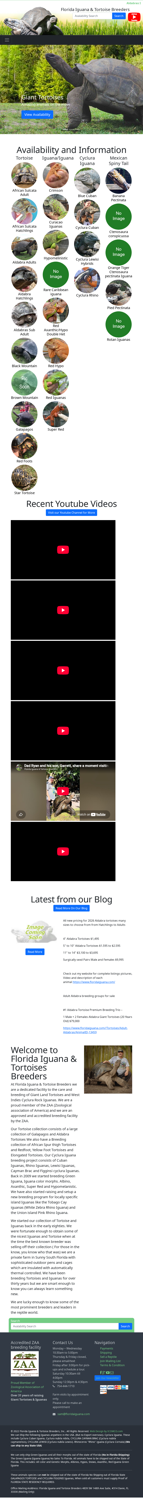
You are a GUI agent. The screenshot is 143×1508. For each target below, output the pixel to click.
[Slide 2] (71, 129)
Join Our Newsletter (107, 1378)
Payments (106, 1348)
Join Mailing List (110, 1361)
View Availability (71, 114)
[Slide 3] (77, 129)
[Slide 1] (65, 129)
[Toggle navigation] (7, 39)
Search (118, 16)
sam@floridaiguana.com (74, 1414)
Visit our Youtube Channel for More (71, 513)
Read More (35, 952)
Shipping (106, 1353)
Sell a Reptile (108, 1357)
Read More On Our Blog (71, 908)
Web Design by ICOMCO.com (106, 1431)
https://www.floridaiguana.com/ (94, 982)
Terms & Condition (112, 1365)
